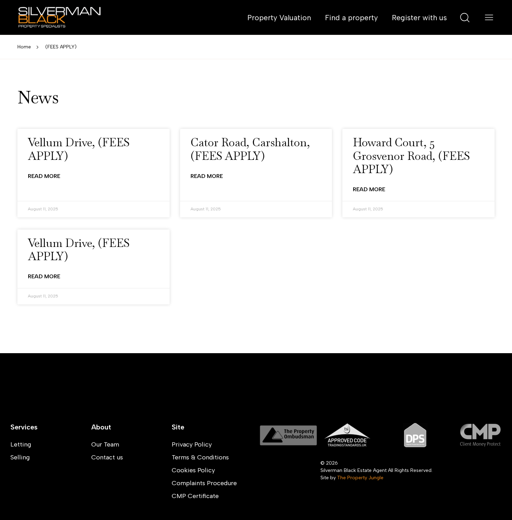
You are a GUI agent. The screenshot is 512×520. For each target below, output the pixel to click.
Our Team (105, 444)
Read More (44, 176)
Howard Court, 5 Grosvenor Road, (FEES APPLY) (411, 155)
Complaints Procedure (204, 483)
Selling (20, 457)
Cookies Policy (193, 470)
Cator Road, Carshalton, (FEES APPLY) (250, 149)
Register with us (419, 17)
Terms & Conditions (200, 457)
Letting (20, 444)
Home (24, 47)
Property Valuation (279, 17)
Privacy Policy (192, 444)
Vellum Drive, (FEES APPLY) (79, 149)
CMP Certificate (195, 496)
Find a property (351, 17)
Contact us (107, 457)
